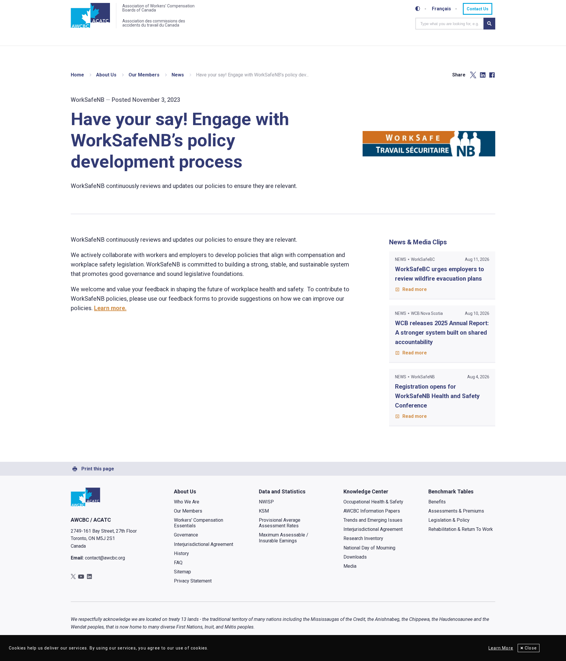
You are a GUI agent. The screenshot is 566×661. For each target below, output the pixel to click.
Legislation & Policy (449, 520)
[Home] (90, 15)
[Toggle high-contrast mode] (417, 9)
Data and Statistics (282, 491)
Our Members (144, 75)
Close (531, 648)
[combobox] (449, 24)
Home (77, 75)
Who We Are (186, 502)
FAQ (178, 562)
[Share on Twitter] (473, 75)
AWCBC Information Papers (371, 511)
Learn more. (110, 308)
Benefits (437, 502)
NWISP (266, 502)
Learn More (500, 648)
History (181, 553)
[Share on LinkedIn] (482, 75)
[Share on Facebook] (492, 75)
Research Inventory (363, 538)
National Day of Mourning (369, 548)
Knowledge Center (365, 491)
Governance (186, 535)
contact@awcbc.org (105, 558)
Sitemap (182, 572)
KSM (264, 511)
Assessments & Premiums (456, 511)
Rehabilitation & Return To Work (460, 529)
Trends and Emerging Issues (372, 520)
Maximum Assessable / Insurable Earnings (283, 537)
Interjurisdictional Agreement (203, 544)
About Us (106, 75)
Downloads (355, 557)
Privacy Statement (193, 581)
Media (349, 566)
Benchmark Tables (450, 491)
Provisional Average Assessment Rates (279, 523)
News (178, 75)
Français (441, 8)
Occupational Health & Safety (373, 502)
